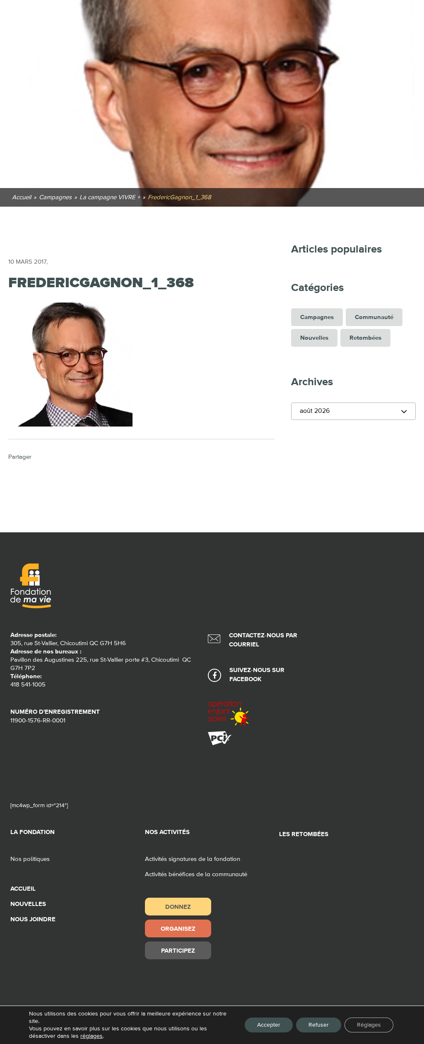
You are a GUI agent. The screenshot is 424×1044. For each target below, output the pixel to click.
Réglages (369, 1025)
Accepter (268, 1025)
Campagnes (317, 317)
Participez (178, 950)
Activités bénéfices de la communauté (196, 874)
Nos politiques (30, 859)
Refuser (318, 1025)
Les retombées (303, 834)
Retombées (365, 338)
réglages (91, 1036)
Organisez (178, 928)
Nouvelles (314, 338)
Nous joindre (32, 919)
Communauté (374, 317)
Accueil (23, 889)
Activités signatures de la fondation (192, 859)
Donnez (178, 906)
